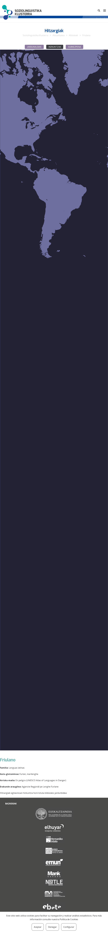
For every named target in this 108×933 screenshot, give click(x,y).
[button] (99, 10)
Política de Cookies (69, 919)
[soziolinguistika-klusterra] (22, 10)
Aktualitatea (59, 35)
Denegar (52, 927)
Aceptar (37, 927)
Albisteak (73, 35)
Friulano (86, 35)
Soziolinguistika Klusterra (35, 35)
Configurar (68, 927)
